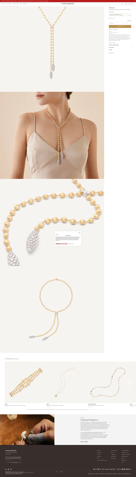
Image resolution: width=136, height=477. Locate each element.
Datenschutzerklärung (122, 469)
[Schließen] (133, 456)
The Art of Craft (15, 3)
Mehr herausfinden (84, 441)
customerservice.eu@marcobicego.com (11, 452)
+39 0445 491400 (8, 454)
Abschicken (122, 472)
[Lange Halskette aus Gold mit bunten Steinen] (109, 382)
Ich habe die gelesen (122, 469)
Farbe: (110, 18)
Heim (2, 6)
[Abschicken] (21, 460)
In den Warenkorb (120, 26)
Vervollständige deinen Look (11, 358)
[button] (130, 384)
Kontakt (110, 29)
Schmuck (112, 452)
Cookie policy (57, 240)
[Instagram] (8, 469)
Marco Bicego (99, 452)
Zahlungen (110, 49)
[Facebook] (5, 469)
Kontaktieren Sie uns (125, 452)
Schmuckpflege (111, 47)
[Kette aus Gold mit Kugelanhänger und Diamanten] (67, 382)
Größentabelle (129, 20)
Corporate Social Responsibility (102, 460)
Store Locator (115, 29)
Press (98, 458)
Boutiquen (98, 454)
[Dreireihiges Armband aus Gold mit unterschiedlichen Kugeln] (25, 382)
